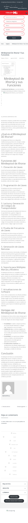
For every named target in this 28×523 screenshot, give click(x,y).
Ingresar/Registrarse (22, 8)
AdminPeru (21, 58)
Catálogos (15, 7)
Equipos (8, 43)
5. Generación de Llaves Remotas (7, 71)
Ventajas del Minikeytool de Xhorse (7, 73)
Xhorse (6, 58)
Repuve (11, 7)
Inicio (2, 43)
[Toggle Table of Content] (12, 64)
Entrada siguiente (22, 406)
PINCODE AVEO (14, 496)
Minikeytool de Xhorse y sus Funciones (8, 65)
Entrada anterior (5, 406)
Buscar (14, 38)
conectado (14, 421)
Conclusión (5, 74)
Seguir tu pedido (7, 7)
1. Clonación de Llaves (6, 68)
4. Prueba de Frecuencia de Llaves (7, 70)
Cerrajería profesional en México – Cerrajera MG (12, 2)
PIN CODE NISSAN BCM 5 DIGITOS (14, 501)
